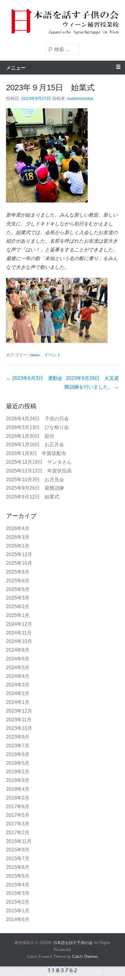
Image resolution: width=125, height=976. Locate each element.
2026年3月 (17, 537)
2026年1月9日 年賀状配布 (36, 453)
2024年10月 (19, 641)
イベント (52, 354)
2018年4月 (17, 789)
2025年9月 (17, 571)
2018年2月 (17, 797)
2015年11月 (19, 841)
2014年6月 (17, 919)
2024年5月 (17, 667)
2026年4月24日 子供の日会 (37, 418)
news (35, 354)
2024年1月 (17, 702)
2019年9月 (17, 754)
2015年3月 (17, 893)
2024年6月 (17, 658)
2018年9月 (17, 780)
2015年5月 (17, 876)
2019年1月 (17, 771)
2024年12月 (19, 624)
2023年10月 (19, 728)
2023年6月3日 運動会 (34, 378)
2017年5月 (17, 815)
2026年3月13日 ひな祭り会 (37, 427)
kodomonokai (80, 98)
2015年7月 (17, 858)
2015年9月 (17, 849)
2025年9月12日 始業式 (32, 496)
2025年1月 (17, 615)
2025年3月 (17, 597)
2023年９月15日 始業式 (50, 87)
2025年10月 (19, 563)
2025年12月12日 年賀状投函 (39, 470)
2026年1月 (17, 545)
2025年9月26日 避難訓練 (35, 488)
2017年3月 (17, 823)
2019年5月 (17, 763)
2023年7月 (17, 745)
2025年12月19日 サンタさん (39, 462)
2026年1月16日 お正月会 (35, 444)
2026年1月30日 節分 (30, 436)
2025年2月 (17, 606)
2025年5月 (17, 589)
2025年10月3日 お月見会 (35, 479)
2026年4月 (17, 528)
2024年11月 (19, 632)
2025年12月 (19, 554)
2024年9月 (17, 650)
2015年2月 (17, 901)
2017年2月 (17, 832)
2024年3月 (17, 684)
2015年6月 (17, 867)
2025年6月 (17, 580)
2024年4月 (17, 676)
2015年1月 (17, 910)
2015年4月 (17, 884)
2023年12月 (19, 711)
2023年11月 (19, 719)
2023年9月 (17, 736)
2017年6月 (17, 806)
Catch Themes (85, 956)
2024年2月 (17, 693)
